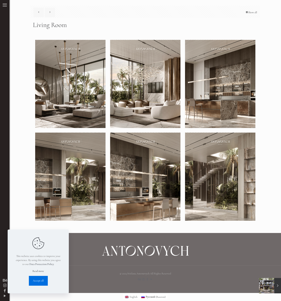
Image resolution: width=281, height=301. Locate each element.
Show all (252, 12)
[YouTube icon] (5, 296)
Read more (38, 271)
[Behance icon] (5, 280)
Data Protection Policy (41, 264)
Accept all (38, 280)
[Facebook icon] (5, 291)
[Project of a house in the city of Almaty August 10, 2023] (270, 285)
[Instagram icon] (5, 285)
